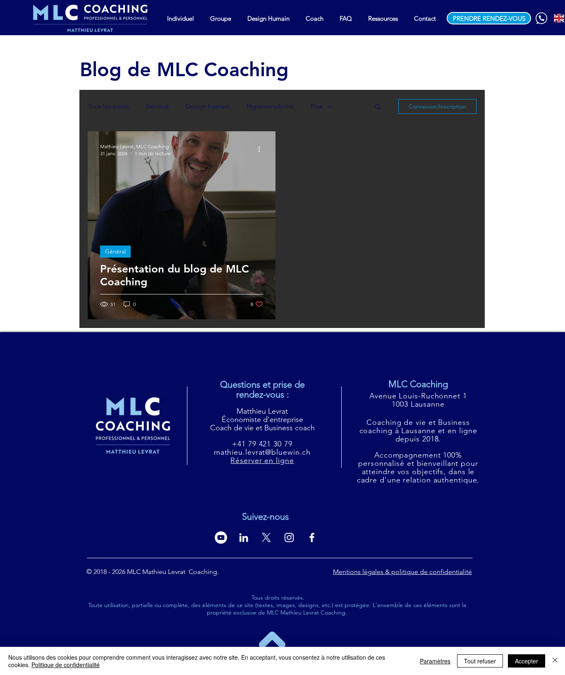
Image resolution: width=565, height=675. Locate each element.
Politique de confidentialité (65, 665)
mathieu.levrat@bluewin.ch (262, 452)
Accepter (526, 661)
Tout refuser (480, 661)
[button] (378, 107)
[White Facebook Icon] (312, 537)
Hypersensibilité (270, 106)
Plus (317, 106)
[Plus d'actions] (262, 149)
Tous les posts (108, 106)
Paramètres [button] (435, 661)
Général (157, 106)
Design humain (207, 106)
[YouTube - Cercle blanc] (221, 537)
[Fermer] (555, 660)
